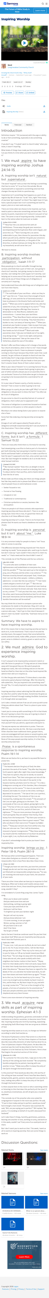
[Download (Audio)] (44, 106)
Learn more (40, 10)
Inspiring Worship (15, 112)
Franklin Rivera (7, 1213)
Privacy (21, 1289)
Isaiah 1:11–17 (18, 82)
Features (5, 1289)
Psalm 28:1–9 (6, 82)
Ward (10, 65)
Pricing (13, 1289)
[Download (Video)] (44, 111)
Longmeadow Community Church (21, 67)
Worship (28, 82)
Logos (15, 1286)
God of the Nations (10, 1233)
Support (41, 1289)
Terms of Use (31, 1289)
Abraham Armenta (32, 1213)
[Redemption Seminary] (24, 1255)
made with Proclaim (39, 63)
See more (44, 1150)
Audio (9, 106)
